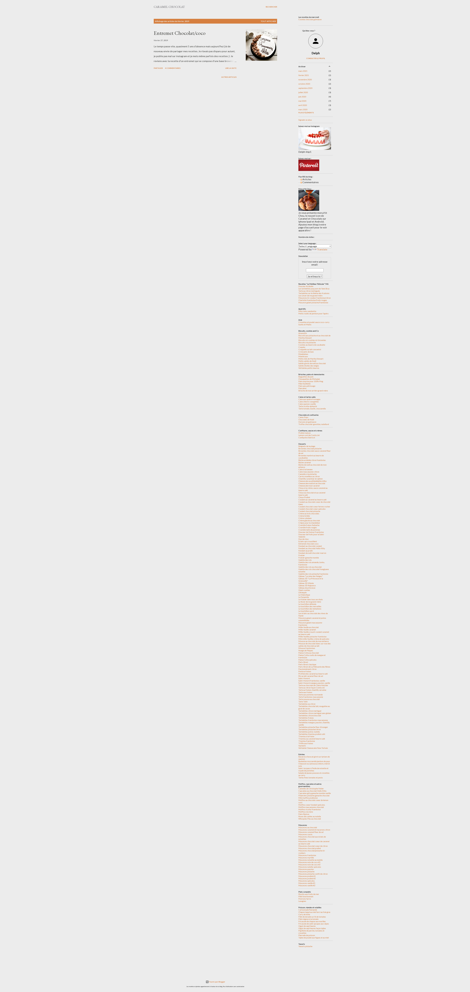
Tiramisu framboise (306, 741)
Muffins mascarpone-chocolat (311, 807)
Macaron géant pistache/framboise (313, 302)
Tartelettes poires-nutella (309, 732)
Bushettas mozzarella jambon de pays (314, 761)
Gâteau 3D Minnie (306, 583)
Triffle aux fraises (305, 743)
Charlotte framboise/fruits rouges (312, 300)
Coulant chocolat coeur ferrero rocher (314, 506)
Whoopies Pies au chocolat (309, 819)
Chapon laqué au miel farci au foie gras (314, 912)
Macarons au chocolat (307, 827)
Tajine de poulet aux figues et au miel (313, 937)
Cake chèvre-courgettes (308, 401)
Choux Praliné (304, 497)
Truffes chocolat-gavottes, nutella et (313, 424)
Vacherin (302, 745)
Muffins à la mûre (305, 812)
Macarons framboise (307, 855)
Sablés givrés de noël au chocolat (312, 363)
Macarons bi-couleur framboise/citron (314, 298)
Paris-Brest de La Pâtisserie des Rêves (314, 667)
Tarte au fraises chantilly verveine (312, 690)
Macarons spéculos (306, 881)
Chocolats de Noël (306, 419)
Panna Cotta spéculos (307, 660)
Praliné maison (304, 433)
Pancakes (302, 388)
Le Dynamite (303, 597)
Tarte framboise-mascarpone (310, 697)
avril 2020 (302, 105)
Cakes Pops (303, 417)
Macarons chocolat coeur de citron (313, 846)
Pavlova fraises (304, 671)
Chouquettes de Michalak (309, 379)
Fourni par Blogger (217, 982)
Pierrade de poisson (306, 935)
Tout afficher (268, 21)
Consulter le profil (315, 58)
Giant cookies (304, 590)
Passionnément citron (307, 669)
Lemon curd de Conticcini (309, 435)
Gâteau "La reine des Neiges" (310, 576)
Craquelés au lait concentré (309, 349)
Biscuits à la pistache (307, 342)
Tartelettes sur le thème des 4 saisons (313, 293)
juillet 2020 (303, 92)
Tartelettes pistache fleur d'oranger (313, 727)
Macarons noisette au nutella (310, 860)
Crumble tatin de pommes (309, 530)
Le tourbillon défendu (307, 604)
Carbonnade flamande (307, 910)
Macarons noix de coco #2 (309, 864)
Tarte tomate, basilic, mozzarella (312, 408)
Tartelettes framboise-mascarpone (313, 720)
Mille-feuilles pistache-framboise (312, 636)
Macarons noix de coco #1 (309, 862)
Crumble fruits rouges (307, 527)
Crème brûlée (304, 516)
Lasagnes (302, 901)
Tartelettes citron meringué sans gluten (314, 713)
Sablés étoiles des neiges (308, 365)
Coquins (301, 347)
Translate (322, 249)
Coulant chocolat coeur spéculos (312, 509)
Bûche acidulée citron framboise (311, 460)
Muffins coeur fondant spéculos (311, 805)
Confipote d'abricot (306, 437)
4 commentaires (172, 68)
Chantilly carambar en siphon (310, 478)
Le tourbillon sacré (306, 611)
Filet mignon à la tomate (308, 919)
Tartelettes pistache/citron (309, 729)
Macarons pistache (306, 871)
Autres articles (228, 77)
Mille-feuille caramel (307, 629)
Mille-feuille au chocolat (308, 627)
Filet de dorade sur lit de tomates (312, 917)
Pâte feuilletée (304, 383)
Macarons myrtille (306, 857)
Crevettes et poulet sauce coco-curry (313, 322)
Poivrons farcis (304, 899)
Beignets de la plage (306, 446)
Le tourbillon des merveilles (309, 606)
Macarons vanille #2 (306, 885)
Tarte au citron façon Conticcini (311, 687)
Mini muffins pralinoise (308, 798)
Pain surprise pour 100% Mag (310, 381)
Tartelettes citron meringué (309, 711)
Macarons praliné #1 (307, 876)
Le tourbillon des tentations (309, 608)
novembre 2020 (305, 79)
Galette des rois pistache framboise (313, 574)
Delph (316, 53)
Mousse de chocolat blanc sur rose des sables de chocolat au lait (314, 644)
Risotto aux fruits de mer (308, 894)
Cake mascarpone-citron (308, 472)
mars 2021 (302, 71)
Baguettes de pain (305, 376)
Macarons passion (306, 869)
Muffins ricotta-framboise (309, 809)
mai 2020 (302, 101)
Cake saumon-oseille (307, 404)
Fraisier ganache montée (308, 557)
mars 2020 (302, 109)
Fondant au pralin (305, 550)
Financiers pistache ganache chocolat (313, 795)
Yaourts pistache (305, 946)
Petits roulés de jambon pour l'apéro (313, 313)
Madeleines (303, 354)
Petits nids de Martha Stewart (310, 359)
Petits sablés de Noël (307, 361)
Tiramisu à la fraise (306, 736)
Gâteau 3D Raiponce (307, 585)
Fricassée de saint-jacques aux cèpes (313, 923)
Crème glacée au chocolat (309, 520)
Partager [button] (158, 68)
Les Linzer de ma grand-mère (310, 295)
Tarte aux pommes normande (310, 694)
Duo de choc (303, 539)
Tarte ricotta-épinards (307, 406)
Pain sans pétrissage (306, 386)
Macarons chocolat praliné (309, 848)
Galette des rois (305, 560)
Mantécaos (303, 356)
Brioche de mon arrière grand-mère (313, 390)
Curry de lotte (304, 914)
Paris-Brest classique (307, 664)
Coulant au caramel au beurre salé (312, 499)
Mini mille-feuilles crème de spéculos (313, 639)
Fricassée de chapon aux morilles (312, 921)
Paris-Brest (303, 662)
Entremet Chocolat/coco (180, 32)
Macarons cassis (305, 834)
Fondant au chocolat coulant (310, 546)
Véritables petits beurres (308, 368)
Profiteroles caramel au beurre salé (313, 673)
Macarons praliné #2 (307, 878)
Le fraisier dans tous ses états (310, 599)
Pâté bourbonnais (305, 896)
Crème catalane (304, 518)
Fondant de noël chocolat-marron (312, 553)
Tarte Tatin (303, 701)
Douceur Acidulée (305, 286)
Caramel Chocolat (169, 7)
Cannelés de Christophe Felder (311, 788)
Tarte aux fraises (305, 692)
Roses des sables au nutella (309, 816)
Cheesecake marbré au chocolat (311, 483)
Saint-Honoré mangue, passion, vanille (314, 683)
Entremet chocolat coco (308, 543)
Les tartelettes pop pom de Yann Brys (313, 288)
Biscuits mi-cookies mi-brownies (312, 340)
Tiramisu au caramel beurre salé (311, 738)
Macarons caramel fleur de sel (310, 832)
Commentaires (310, 182)
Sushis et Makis (304, 324)
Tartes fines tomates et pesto (310, 777)
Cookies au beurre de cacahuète (311, 345)
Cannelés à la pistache (307, 474)
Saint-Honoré (304, 678)
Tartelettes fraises (306, 718)
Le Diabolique (304, 595)
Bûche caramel (304, 462)
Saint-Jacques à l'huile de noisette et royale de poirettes (313, 769)
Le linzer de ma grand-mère (309, 602)
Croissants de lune (306, 352)
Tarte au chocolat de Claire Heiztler (313, 685)
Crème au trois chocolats (308, 513)
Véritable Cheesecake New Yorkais (313, 748)
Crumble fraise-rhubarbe (308, 525)
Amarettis (302, 333)
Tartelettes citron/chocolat (309, 715)
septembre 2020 (305, 88)
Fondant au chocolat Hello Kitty (311, 548)
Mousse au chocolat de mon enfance (313, 641)
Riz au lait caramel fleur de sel (310, 676)
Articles (306, 179)
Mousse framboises (306, 648)
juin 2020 (302, 96)
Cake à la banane (305, 469)
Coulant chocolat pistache (309, 511)
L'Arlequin (302, 592)
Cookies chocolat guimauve (310, 19)
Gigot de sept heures (307, 926)
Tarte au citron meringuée (309, 291)
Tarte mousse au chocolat (309, 699)
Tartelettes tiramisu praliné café (311, 734)
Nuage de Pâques (305, 650)
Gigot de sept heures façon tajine (312, 928)
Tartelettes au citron (306, 704)
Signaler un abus (305, 120)
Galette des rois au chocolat (310, 567)
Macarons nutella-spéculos (309, 867)
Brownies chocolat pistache (310, 448)
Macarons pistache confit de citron (313, 874)
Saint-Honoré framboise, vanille (311, 680)
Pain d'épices (303, 814)
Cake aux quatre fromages (309, 399)
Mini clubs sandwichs (307, 311)
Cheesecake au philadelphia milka (312, 481)
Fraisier (301, 555)
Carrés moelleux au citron (309, 476)
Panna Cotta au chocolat (308, 653)
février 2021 (303, 75)
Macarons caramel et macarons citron (314, 830)
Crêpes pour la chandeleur (309, 523)
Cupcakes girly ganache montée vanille (314, 793)
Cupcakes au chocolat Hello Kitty (312, 791)
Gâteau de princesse (306, 588)
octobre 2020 (304, 84)
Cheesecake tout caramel (309, 485)
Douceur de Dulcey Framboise (311, 532)
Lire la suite (230, 68)
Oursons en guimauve (307, 422)
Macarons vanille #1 (306, 883)
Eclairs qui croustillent (307, 541)
